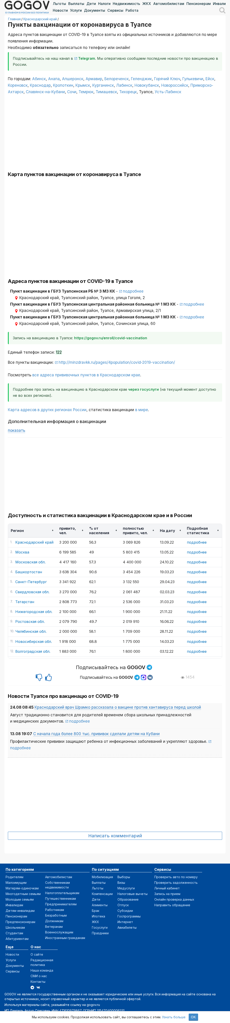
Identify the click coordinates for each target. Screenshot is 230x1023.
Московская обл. (30, 562)
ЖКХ (146, 3)
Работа (132, 10)
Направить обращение (172, 905)
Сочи (71, 92)
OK (193, 1017)
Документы (94, 10)
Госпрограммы (129, 916)
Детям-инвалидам (20, 911)
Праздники (100, 933)
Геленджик (141, 79)
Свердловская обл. (32, 592)
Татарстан (24, 602)
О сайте (37, 954)
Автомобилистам (168, 3)
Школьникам (15, 927)
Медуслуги (126, 888)
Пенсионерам (198, 3)
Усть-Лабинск (168, 92)
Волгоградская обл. (32, 651)
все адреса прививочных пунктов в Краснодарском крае (86, 375)
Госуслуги (100, 927)
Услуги (76, 10)
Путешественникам (60, 898)
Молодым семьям (20, 899)
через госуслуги (143, 389)
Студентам (14, 933)
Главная (14, 19)
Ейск (210, 79)
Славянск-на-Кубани (45, 92)
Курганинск (103, 85)
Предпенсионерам (20, 922)
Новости (60, 10)
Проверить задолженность (176, 882)
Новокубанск (147, 85)
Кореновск (18, 85)
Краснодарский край (40, 19)
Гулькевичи (192, 79)
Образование (128, 899)
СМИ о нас (39, 976)
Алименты (100, 905)
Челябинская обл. (30, 631)
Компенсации (102, 894)
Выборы (123, 877)
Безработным (56, 915)
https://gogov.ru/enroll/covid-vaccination (110, 338)
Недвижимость (126, 3)
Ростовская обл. (30, 621)
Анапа (54, 79)
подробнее (133, 291)
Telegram (86, 58)
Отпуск (123, 905)
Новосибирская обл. (33, 641)
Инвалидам (14, 905)
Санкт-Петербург (31, 582)
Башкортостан (28, 572)
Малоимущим (16, 882)
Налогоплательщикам (62, 893)
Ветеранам (54, 926)
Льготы (59, 3)
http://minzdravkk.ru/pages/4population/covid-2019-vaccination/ (117, 362)
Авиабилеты (127, 927)
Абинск (39, 79)
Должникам (54, 921)
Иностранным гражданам (65, 938)
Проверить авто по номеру (176, 877)
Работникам (54, 910)
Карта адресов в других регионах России (47, 410)
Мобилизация (102, 877)
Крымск (82, 85)
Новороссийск (174, 85)
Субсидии (125, 911)
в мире (141, 410)
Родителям (14, 877)
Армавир (94, 79)
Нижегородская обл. (33, 611)
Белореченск (116, 79)
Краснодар (40, 85)
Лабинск (124, 85)
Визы (121, 882)
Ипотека (98, 916)
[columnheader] (32, 531)
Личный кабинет (167, 888)
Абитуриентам (17, 939)
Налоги (104, 3)
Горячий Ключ (167, 79)
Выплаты (76, 3)
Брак (95, 911)
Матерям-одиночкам (22, 888)
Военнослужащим (59, 932)
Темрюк (86, 92)
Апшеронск (72, 79)
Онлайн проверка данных (174, 899)
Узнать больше (174, 1017)
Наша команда (42, 970)
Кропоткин (63, 85)
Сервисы (115, 10)
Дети (91, 3)
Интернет (125, 922)
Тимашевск (106, 92)
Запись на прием (167, 894)
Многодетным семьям (23, 894)
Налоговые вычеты (132, 894)
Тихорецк (128, 92)
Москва (22, 552)
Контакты (38, 981)
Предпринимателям (61, 904)
